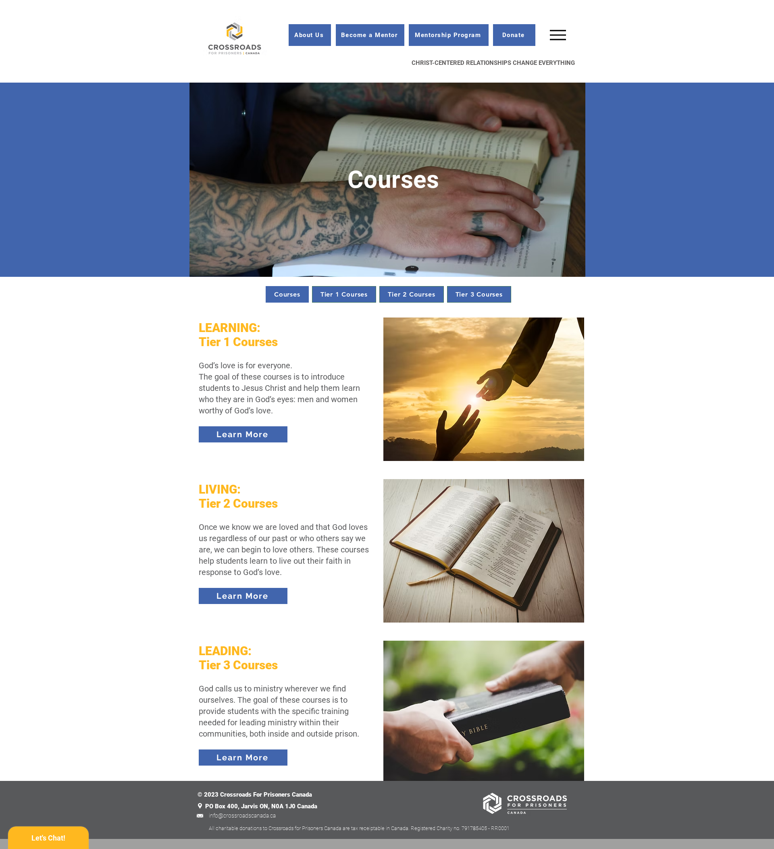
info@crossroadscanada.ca (242, 815)
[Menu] (557, 35)
